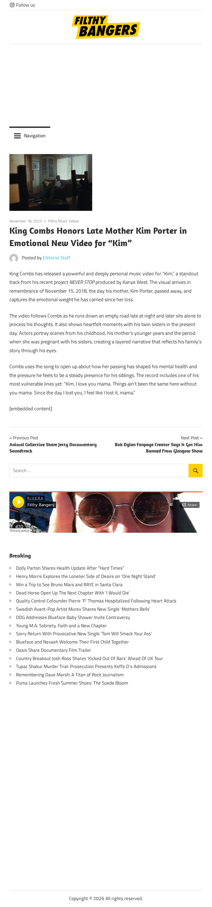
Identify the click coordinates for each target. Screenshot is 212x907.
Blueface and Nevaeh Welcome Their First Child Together (72, 641)
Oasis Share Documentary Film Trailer (53, 650)
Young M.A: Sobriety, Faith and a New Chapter (61, 625)
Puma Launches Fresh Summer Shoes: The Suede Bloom (72, 683)
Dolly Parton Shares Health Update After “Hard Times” (70, 568)
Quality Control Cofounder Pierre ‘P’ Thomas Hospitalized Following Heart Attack (96, 600)
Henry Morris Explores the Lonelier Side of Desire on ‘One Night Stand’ (86, 576)
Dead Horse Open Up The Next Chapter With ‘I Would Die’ (73, 592)
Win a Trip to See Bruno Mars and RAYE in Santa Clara (69, 584)
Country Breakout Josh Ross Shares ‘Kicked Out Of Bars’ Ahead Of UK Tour (89, 658)
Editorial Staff (56, 257)
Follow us (25, 5)
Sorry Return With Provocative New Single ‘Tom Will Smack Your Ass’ (84, 633)
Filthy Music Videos (63, 221)
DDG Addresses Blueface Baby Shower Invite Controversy (73, 617)
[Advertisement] (106, 85)
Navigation (35, 135)
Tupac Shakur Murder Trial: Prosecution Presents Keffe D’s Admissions (86, 666)
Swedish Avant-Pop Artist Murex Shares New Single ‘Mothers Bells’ (83, 609)
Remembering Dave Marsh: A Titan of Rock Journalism (70, 674)
